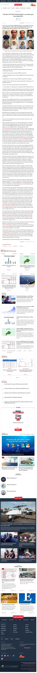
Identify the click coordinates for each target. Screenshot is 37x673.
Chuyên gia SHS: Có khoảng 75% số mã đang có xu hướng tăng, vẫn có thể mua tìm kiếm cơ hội (27, 266)
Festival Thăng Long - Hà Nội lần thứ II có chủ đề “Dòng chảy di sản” (27, 560)
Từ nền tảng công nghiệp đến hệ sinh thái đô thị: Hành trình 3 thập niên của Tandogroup (26, 469)
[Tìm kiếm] (4, 4)
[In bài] (3, 23)
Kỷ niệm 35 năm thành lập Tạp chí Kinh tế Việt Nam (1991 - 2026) (27, 580)
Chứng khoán (9, 368)
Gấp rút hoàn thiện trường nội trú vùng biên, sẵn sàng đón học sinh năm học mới (26, 544)
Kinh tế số (17, 8)
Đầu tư (8, 8)
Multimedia (5, 434)
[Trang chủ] (1, 8)
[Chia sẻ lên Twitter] (28, 23)
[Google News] (22, 23)
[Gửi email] (29, 23)
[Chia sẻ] (33, 23)
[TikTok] (11, 655)
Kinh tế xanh (22, 8)
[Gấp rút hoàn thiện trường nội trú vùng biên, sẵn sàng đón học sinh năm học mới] (27, 537)
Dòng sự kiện (18, 566)
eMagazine (6, 638)
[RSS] (2, 659)
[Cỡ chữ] (5, 23)
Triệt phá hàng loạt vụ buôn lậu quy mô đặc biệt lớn (8, 560)
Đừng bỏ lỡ (4, 357)
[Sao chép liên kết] (31, 23)
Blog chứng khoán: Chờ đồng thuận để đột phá (13, 397)
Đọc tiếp (4, 294)
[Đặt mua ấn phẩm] (33, 4)
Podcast (12, 638)
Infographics (17, 638)
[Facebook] (2, 655)
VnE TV (20, 619)
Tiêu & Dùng (11, 619)
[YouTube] (8, 655)
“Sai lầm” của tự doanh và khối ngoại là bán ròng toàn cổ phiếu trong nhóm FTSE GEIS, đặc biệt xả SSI (18, 402)
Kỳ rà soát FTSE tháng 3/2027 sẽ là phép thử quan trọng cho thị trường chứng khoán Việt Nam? (9, 286)
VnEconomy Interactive (25, 604)
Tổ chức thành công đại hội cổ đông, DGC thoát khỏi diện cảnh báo (25, 371)
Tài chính (13, 8)
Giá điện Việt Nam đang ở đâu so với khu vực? (24, 318)
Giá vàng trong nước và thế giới (8, 604)
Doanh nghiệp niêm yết (25, 368)
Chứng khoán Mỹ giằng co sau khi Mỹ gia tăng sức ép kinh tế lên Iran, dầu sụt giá (24, 297)
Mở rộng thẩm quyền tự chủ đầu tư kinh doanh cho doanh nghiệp (8, 544)
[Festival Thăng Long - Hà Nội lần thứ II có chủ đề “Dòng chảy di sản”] (27, 553)
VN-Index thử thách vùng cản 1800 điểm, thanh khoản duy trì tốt (16, 388)
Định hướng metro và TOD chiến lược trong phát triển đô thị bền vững (8, 581)
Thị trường (28, 8)
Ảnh (2, 638)
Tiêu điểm (4, 8)
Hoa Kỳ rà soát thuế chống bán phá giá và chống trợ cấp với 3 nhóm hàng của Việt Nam (27, 286)
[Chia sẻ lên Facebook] (26, 23)
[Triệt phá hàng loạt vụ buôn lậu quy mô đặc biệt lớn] (9, 553)
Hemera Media (16, 665)
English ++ (33, 619)
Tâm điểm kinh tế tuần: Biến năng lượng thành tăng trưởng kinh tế (9, 468)
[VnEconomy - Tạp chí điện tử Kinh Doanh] (18, 616)
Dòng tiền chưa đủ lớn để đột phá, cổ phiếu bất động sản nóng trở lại (17, 392)
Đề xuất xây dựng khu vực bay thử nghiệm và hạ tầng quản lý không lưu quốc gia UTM (18, 524)
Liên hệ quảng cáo (27, 647)
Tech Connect (25, 619)
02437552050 (23, 645)
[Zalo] (14, 655)
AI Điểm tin (18, 474)
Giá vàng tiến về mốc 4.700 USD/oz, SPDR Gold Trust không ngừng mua (25, 307)
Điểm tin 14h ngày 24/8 (12, 477)
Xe (16, 619)
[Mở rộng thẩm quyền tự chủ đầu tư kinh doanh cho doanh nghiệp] (9, 537)
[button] (17, 377)
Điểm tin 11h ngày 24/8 (11, 484)
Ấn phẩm (18, 407)
